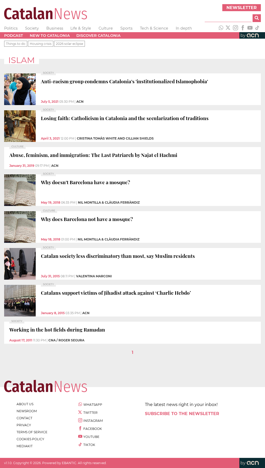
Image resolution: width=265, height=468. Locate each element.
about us (25, 404)
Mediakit (25, 446)
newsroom (27, 411)
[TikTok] (257, 28)
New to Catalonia (50, 35)
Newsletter (241, 7)
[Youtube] (250, 28)
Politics (11, 28)
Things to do (15, 44)
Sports (126, 28)
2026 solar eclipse (69, 44)
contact (24, 418)
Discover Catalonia (98, 35)
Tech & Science (154, 28)
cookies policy (30, 439)
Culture (106, 28)
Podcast (13, 35)
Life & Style (80, 28)
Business (54, 28)
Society (32, 28)
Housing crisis (40, 44)
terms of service (32, 432)
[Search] (257, 18)
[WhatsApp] (221, 28)
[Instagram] (235, 28)
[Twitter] (228, 28)
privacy (24, 425)
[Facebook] (242, 28)
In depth (184, 28)
